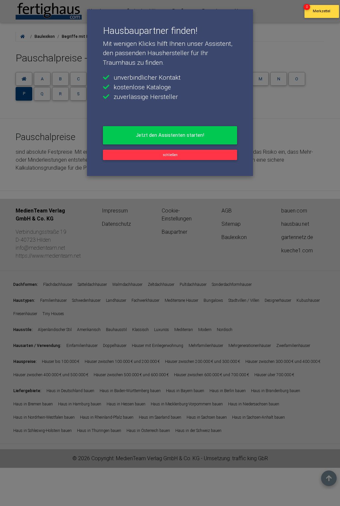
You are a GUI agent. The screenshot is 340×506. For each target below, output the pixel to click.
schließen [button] (170, 155)
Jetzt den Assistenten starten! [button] (170, 135)
